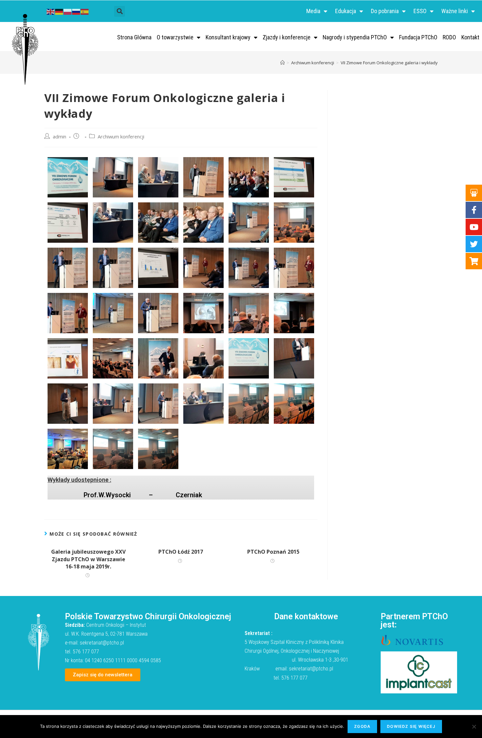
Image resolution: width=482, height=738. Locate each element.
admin (59, 136)
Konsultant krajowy (228, 37)
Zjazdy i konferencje (287, 37)
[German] (59, 11)
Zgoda (362, 726)
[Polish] (68, 11)
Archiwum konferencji (121, 136)
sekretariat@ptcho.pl (102, 643)
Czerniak (189, 495)
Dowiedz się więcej (411, 726)
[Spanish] (85, 11)
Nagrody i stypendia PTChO (355, 37)
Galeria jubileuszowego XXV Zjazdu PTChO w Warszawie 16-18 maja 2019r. (88, 559)
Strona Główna (134, 37)
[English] (51, 11)
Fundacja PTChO (418, 37)
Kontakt (470, 37)
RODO (449, 37)
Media (313, 11)
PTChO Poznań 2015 (273, 551)
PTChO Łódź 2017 (180, 551)
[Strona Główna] (282, 63)
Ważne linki (454, 11)
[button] (119, 11)
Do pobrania (385, 11)
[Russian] (76, 11)
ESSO (420, 11)
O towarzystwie (175, 37)
